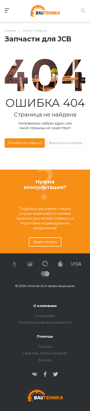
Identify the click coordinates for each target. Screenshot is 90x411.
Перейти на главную (25, 143)
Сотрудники (45, 316)
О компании (45, 306)
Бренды (45, 360)
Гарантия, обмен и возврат (45, 353)
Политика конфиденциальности (45, 322)
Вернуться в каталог (65, 143)
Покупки (45, 346)
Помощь (45, 336)
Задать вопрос (45, 242)
